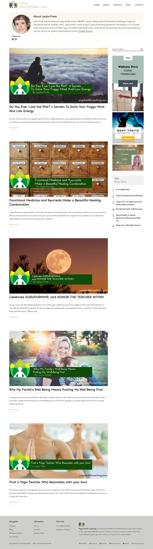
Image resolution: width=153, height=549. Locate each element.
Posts (28, 114)
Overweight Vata (122, 190)
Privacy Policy (39, 533)
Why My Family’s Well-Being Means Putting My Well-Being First (56, 389)
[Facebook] (13, 39)
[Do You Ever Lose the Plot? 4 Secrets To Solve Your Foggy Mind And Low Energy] (58, 75)
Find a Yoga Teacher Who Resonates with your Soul (48, 482)
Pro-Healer (35, 300)
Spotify (126, 543)
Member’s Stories (16, 533)
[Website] (16, 39)
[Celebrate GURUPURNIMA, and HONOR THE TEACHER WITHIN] (58, 266)
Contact (37, 530)
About (36, 526)
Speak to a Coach (63, 530)
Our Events (13, 537)
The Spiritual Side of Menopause (129, 209)
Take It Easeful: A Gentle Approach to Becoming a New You (128, 218)
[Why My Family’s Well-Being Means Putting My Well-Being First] (58, 358)
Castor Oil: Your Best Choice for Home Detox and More (129, 203)
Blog (11, 530)
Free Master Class (63, 526)
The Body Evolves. (85, 31)
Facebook (83, 543)
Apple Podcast (116, 543)
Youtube (104, 543)
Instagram (93, 543)
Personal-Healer (18, 114)
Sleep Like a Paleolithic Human (128, 225)
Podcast (12, 526)
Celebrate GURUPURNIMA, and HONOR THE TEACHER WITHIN (56, 297)
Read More (13, 128)
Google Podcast (138, 543)
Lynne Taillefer (39, 393)
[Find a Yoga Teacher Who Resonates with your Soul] (58, 451)
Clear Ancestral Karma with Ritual (129, 196)
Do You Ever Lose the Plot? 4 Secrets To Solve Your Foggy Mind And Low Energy (56, 109)
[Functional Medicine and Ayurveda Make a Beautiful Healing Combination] (58, 169)
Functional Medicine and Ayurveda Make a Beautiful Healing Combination (55, 202)
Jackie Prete (38, 114)
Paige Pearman (39, 208)
